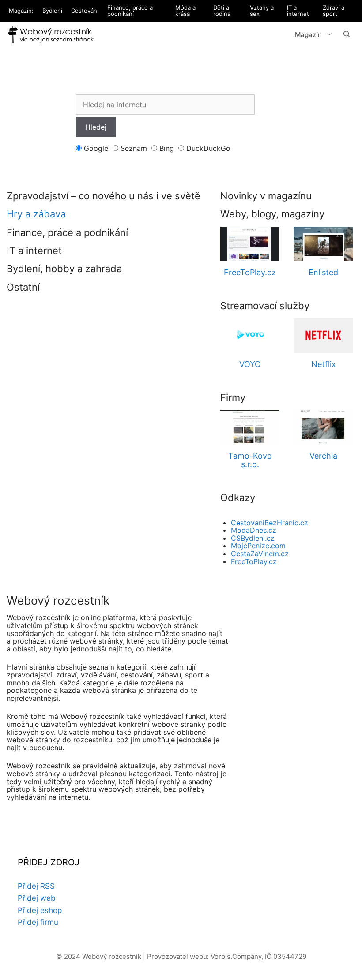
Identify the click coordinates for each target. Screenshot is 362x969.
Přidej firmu (38, 922)
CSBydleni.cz (253, 538)
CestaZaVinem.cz (260, 553)
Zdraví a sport (333, 10)
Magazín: (21, 10)
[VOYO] (250, 348)
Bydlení (52, 10)
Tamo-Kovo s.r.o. (250, 460)
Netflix (323, 364)
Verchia (323, 455)
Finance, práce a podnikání (130, 10)
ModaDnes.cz (253, 530)
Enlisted (323, 272)
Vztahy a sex (262, 10)
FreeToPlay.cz (250, 272)
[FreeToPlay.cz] (250, 257)
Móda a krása (185, 10)
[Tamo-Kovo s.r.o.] (250, 440)
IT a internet (298, 10)
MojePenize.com (258, 545)
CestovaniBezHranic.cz (269, 522)
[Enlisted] (323, 257)
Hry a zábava (36, 214)
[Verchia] (323, 440)
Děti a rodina (221, 10)
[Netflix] (323, 348)
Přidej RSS (36, 886)
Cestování (84, 10)
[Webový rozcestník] (51, 35)
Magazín (308, 34)
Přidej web (37, 898)
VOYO (250, 364)
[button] (346, 35)
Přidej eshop (40, 910)
